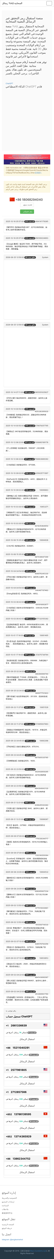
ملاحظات (5, 1209)
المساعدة (5, 1206)
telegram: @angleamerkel (12, 1239)
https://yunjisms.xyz (38, 1251)
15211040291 (21, 1047)
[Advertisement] (27, 119)
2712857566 (18, 1092)
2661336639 (19, 1025)
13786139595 (22, 1114)
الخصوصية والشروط (9, 1198)
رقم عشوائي (27, 212)
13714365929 (22, 1136)
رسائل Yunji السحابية (12, 3)
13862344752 (21, 1158)
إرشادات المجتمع (8, 1202)
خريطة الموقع (7, 1228)
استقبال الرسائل (27, 1039)
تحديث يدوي (27, 205)
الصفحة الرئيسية (8, 1224)
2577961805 (19, 1069)
